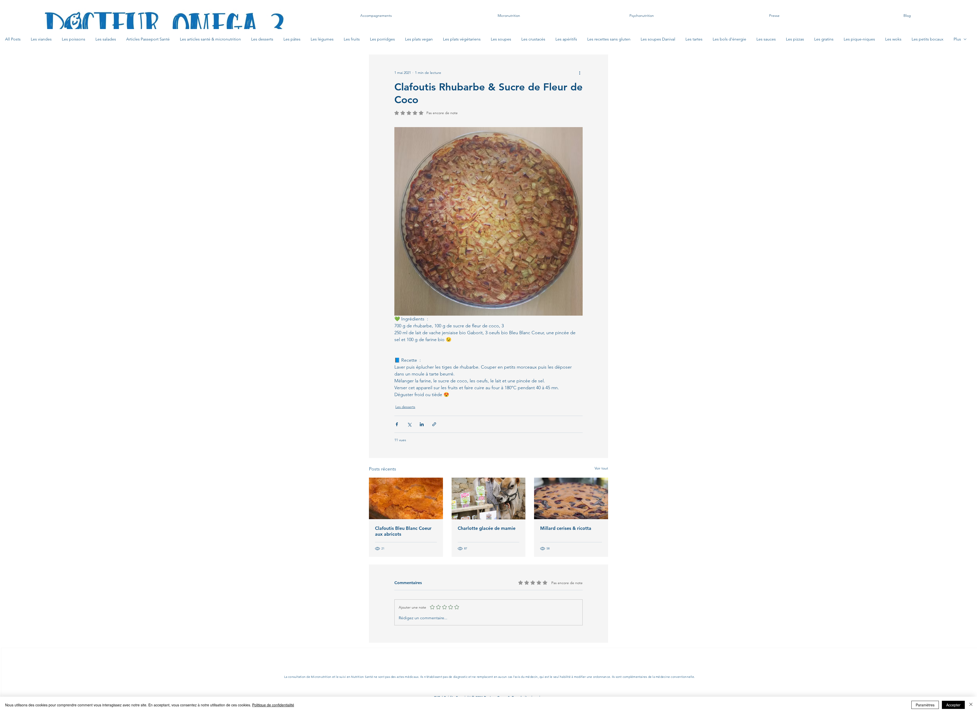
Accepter (953, 704)
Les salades (105, 39)
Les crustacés (533, 39)
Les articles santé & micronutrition (210, 39)
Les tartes (693, 39)
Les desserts (262, 39)
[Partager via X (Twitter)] (409, 424)
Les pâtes (291, 39)
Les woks (893, 39)
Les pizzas (795, 39)
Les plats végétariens (462, 39)
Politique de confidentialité (273, 704)
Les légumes (322, 39)
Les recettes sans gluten (608, 39)
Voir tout (601, 468)
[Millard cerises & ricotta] (571, 498)
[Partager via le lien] (434, 424)
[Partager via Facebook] (396, 424)
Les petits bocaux (927, 39)
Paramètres (925, 704)
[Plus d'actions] (580, 73)
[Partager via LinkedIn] (421, 424)
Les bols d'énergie (729, 39)
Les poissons (73, 39)
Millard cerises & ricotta (565, 528)
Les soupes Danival (658, 39)
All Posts (13, 39)
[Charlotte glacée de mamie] (489, 498)
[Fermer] (971, 705)
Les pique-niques (859, 39)
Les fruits (352, 39)
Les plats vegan (419, 39)
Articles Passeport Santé (148, 39)
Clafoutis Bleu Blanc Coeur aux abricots (403, 531)
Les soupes (501, 39)
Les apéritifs (566, 39)
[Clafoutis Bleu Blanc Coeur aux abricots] (406, 498)
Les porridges (382, 39)
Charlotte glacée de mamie (486, 528)
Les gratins (824, 39)
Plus (957, 39)
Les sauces (766, 39)
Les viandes (41, 39)
